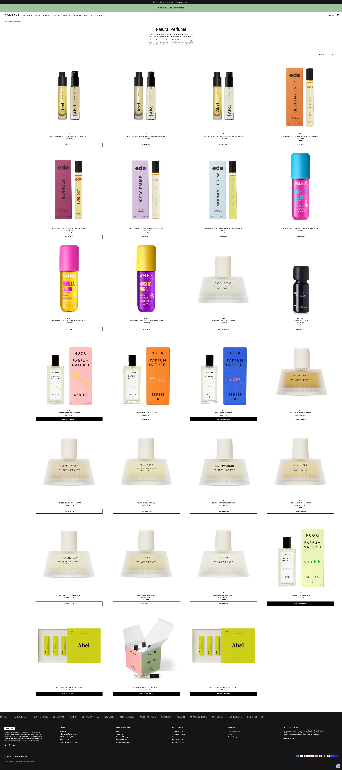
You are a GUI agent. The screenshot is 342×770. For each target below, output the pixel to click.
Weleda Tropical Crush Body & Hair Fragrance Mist (300, 228)
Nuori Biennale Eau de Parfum (146, 413)
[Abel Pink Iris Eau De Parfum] (146, 461)
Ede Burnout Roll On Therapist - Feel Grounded (69, 228)
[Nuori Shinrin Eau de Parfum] (300, 553)
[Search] (333, 15)
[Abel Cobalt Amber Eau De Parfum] (69, 461)
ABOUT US (63, 727)
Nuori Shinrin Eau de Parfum (300, 595)
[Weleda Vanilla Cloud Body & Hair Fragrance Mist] (69, 279)
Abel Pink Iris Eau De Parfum (146, 503)
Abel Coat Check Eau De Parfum (300, 413)
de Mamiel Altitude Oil (300, 321)
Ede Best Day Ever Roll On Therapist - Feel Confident (300, 136)
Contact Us (119, 734)
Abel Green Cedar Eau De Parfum (223, 321)
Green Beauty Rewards (178, 734)
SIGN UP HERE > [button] (289, 738)
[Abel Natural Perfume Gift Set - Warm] (69, 645)
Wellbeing (77, 15)
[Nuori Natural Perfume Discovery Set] (146, 645)
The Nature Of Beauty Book (68, 734)
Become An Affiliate (178, 742)
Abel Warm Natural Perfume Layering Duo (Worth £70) (69, 136)
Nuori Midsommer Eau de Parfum (69, 413)
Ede (180, 37)
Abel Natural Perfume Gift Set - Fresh (223, 687)
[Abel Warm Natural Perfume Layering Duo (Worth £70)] (69, 94)
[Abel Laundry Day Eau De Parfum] (69, 553)
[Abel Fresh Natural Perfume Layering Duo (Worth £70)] (146, 94)
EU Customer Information (123, 743)
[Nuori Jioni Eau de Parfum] (223, 371)
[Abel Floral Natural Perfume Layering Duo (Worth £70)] (223, 94)
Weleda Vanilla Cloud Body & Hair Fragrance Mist (69, 321)
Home (5, 21)
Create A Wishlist (177, 737)
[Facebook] (6, 745)
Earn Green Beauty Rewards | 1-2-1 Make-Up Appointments (171, 2)
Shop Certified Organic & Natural (69, 742)
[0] (336, 15)
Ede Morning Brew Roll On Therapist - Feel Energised (223, 228)
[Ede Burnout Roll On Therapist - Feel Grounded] (69, 187)
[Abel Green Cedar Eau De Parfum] (223, 279)
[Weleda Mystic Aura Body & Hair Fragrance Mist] (146, 279)
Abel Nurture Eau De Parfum (223, 595)
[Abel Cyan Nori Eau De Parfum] (300, 461)
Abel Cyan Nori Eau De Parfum (300, 503)
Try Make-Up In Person (179, 731)
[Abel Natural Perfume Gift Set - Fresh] (223, 645)
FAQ (117, 731)
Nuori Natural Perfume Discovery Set (146, 687)
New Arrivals (27, 15)
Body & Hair (67, 15)
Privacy (230, 734)
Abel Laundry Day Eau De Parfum (69, 595)
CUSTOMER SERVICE (123, 727)
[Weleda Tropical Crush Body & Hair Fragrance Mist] (300, 187)
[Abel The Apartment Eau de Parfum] (223, 461)
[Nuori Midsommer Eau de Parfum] (69, 371)
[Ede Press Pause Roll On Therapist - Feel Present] (146, 187)
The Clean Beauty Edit (66, 737)
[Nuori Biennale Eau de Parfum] (146, 371)
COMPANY (231, 727)
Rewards (100, 15)
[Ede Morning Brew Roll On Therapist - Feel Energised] (223, 187)
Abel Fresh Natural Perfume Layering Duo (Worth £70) (146, 136)
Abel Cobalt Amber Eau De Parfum (69, 503)
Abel (69, 134)
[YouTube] (15, 745)
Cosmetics (55, 15)
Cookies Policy (232, 737)
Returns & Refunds (121, 740)
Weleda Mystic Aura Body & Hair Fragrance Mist (146, 321)
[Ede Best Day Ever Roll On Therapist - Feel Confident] (300, 94)
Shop (10, 21)
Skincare (46, 15)
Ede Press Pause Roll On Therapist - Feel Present (146, 228)
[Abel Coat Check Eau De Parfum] (300, 371)
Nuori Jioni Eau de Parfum (223, 413)
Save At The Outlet (178, 740)
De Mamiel (300, 318)
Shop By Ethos (89, 15)
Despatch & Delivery (122, 737)
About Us (63, 731)
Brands (37, 15)
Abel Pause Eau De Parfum (146, 595)
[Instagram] (11, 745)
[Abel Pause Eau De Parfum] (146, 553)
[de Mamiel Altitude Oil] (300, 279)
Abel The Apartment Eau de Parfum (223, 503)
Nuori (69, 410)
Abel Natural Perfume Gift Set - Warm (69, 687)
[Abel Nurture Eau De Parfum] (223, 553)
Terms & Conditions (234, 731)
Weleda (300, 226)
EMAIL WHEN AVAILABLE (69, 419)
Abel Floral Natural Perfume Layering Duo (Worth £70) (223, 136)
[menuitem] (28, 15)
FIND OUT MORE (177, 727)
